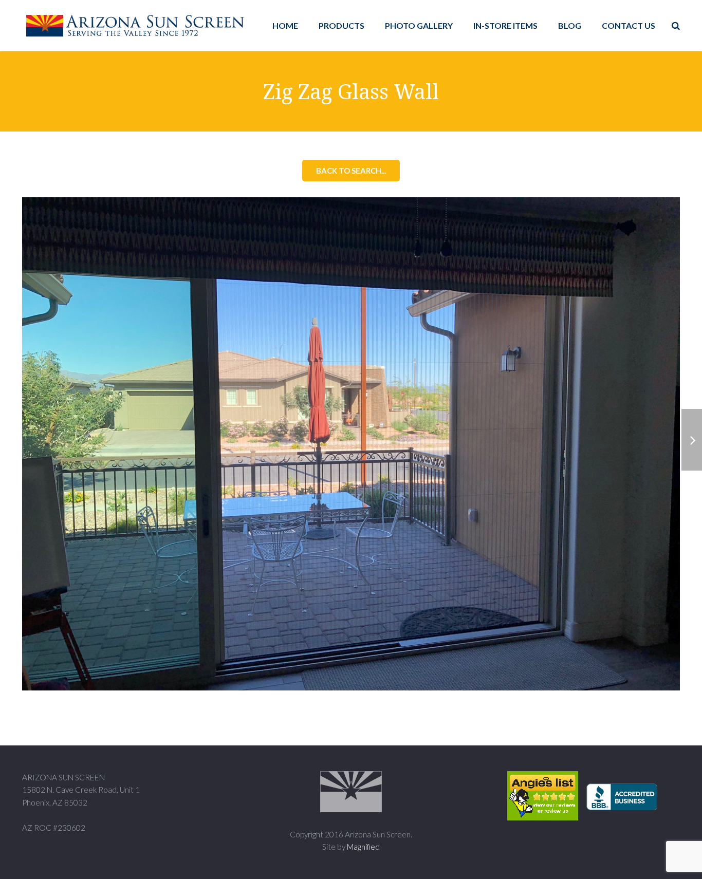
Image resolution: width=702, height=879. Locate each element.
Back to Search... (351, 170)
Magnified (363, 846)
